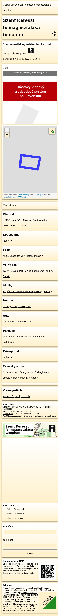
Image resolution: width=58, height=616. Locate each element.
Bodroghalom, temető (24, 377)
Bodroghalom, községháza (17, 306)
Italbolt (6, 241)
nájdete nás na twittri (15, 509)
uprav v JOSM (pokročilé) (40, 407)
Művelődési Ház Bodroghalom (27, 271)
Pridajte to (24, 608)
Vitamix (21, 225)
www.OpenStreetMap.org (38, 588)
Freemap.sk (39, 194)
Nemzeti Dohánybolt (34, 220)
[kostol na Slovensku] (31, 50)
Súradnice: (8, 59)
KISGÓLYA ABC (11, 220)
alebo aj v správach (14, 518)
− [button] (7, 135)
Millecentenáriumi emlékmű (17, 336)
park (5, 271)
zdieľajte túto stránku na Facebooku (20, 565)
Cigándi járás (10, 205)
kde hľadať (8, 526)
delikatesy (8, 225)
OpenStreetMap (23, 194)
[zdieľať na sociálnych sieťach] (54, 33)
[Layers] (52, 131)
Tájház (6, 276)
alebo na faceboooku (15, 513)
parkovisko (8, 321)
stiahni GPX (8, 414)
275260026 (7, 409)
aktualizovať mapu (20, 407)
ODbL (36, 590)
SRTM (32, 606)
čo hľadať (8, 540)
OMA (13, 5)
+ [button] (7, 130)
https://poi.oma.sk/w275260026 (15, 197)
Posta (47, 291)
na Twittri (31, 566)
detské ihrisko (34, 256)
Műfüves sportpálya (13, 256)
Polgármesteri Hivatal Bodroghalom (22, 291)
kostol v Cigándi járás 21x (16, 396)
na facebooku (24, 564)
